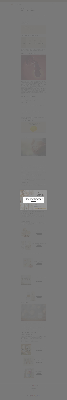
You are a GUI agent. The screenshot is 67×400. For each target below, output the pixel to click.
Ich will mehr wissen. (39, 199)
